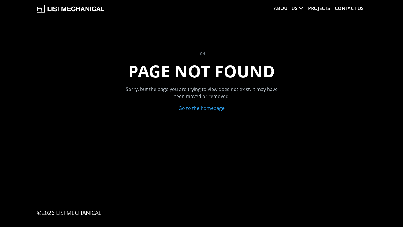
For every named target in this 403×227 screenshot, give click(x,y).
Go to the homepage (201, 108)
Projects (319, 8)
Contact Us (349, 8)
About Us (286, 8)
